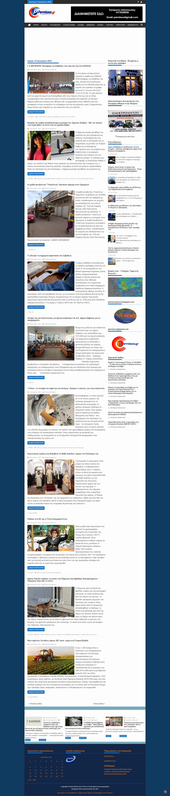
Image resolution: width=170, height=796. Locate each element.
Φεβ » (35, 780)
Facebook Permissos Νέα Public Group (118, 769)
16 (30, 773)
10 (35, 770)
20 (51, 773)
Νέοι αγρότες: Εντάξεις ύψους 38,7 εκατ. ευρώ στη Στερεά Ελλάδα (57, 640)
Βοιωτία (44, 25)
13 (51, 770)
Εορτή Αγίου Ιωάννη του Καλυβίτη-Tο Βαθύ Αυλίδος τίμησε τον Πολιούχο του (62, 454)
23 (30, 776)
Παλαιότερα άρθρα (36, 704)
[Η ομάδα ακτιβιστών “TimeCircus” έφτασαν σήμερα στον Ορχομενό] (50, 192)
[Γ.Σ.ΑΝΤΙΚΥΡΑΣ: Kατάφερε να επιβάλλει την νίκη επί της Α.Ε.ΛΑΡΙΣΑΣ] (50, 73)
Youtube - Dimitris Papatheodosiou (117, 771)
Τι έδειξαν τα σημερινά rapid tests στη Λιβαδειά (49, 255)
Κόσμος (100, 25)
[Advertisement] (85, 43)
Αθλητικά (31, 117)
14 (57, 770)
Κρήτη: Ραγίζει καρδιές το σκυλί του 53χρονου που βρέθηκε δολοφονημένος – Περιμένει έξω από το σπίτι (63, 580)
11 (41, 770)
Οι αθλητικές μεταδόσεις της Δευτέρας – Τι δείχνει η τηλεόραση (125, 207)
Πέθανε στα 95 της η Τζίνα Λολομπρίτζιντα (47, 519)
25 (41, 776)
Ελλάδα (81, 25)
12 (46, 770)
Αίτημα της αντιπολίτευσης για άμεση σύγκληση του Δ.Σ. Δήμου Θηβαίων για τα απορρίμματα (63, 319)
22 (62, 773)
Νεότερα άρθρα (98, 704)
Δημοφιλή (90, 25)
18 (41, 773)
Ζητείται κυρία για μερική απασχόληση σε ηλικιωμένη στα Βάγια (125, 413)
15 (62, 770)
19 (46, 773)
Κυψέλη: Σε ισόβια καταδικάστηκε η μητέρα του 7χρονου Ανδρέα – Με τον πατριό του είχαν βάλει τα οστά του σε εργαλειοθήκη (64, 124)
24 (35, 776)
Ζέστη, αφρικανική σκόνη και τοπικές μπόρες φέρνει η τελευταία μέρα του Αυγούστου (123, 250)
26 (46, 776)
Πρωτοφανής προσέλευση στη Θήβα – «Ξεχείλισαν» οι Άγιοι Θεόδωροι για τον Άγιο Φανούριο (124, 403)
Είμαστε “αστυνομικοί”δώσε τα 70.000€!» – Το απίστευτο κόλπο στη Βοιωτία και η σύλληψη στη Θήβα (125, 364)
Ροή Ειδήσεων (55, 25)
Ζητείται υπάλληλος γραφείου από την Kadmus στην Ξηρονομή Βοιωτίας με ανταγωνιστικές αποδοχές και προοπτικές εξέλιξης (124, 377)
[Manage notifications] (165, 791)
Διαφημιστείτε (133, 25)
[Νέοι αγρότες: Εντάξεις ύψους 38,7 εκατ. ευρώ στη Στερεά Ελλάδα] (50, 648)
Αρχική (36, 25)
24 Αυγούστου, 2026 (51, 718)
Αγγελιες (28, 740)
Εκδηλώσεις (32, 249)
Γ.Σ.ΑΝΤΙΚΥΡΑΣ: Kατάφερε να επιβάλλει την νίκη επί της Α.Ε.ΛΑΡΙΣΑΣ (59, 66)
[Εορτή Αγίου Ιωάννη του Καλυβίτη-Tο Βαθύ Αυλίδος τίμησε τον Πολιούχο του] (50, 461)
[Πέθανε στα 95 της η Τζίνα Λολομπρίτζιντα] (50, 526)
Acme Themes (107, 793)
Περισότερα (120, 25)
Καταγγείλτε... (109, 756)
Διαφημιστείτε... (110, 761)
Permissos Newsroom (50, 69)
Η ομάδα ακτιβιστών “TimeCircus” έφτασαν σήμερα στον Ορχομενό (58, 184)
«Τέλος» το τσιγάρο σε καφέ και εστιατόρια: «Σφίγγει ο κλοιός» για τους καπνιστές (66, 388)
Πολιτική (109, 25)
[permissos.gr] (29, 24)
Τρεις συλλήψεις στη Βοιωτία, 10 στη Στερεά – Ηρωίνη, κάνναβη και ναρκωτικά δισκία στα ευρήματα (125, 149)
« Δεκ (29, 780)
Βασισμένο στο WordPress (67, 793)
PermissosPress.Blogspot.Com (115, 774)
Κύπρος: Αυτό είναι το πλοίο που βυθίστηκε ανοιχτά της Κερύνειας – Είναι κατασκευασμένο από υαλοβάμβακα (125, 169)
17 (35, 773)
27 (51, 776)
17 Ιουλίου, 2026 (90, 718)
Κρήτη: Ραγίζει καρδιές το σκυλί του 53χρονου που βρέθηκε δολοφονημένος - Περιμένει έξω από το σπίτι (66, 634)
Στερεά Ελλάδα (69, 25)
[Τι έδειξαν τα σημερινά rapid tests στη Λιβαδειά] (50, 263)
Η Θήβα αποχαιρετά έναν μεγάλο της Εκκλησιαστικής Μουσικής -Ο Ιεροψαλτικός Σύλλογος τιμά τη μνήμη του (123, 226)
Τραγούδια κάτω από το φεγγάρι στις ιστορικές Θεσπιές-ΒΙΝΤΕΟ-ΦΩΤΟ (123, 423)
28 (57, 776)
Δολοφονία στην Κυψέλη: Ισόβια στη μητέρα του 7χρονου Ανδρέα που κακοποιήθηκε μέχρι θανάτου (65, 178)
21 (57, 773)
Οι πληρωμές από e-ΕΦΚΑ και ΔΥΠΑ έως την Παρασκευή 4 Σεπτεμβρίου (124, 188)
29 (62, 776)
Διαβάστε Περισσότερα (36, 112)
